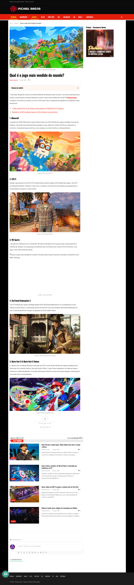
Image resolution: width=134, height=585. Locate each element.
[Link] (40, 552)
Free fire (51, 17)
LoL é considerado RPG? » (75, 438)
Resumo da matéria (17, 88)
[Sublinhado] (24, 552)
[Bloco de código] (37, 552)
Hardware (23, 17)
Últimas (13, 17)
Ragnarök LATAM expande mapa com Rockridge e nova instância (35, 112)
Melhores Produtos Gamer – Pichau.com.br (22, 1)
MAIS (80, 17)
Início (11, 23)
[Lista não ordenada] (32, 552)
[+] (46, 552)
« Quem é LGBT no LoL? (17, 438)
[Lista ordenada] (29, 552)
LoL (59, 17)
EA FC (43, 17)
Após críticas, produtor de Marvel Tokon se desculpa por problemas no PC (59, 467)
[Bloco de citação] (35, 552)
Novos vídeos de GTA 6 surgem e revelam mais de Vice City (60, 487)
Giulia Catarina (14, 80)
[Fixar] (27, 552)
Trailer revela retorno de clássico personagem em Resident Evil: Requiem (38, 108)
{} (43, 552)
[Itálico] (21, 552)
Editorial (89, 17)
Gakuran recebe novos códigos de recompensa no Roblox (59, 508)
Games (34, 17)
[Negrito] (18, 552)
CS (74, 17)
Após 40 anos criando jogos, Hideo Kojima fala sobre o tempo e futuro (61, 445)
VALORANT (66, 17)
